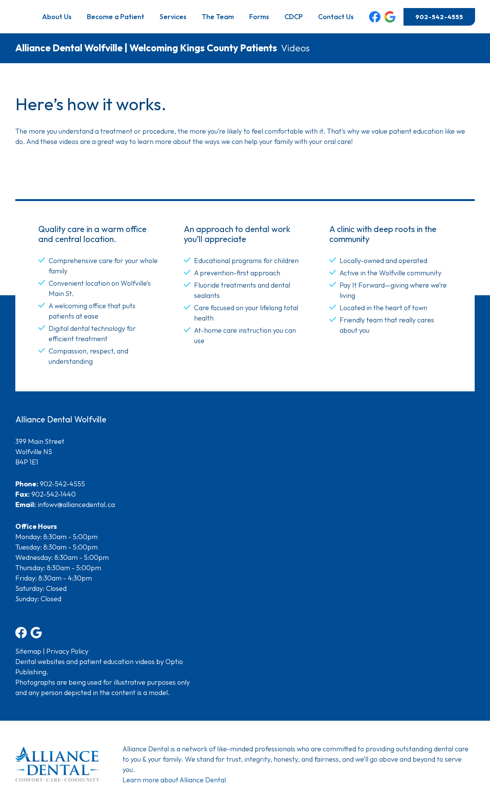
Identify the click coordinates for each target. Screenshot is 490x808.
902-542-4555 (439, 17)
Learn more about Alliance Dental (174, 779)
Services (173, 16)
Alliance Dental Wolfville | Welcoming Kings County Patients (146, 48)
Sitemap (28, 651)
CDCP (293, 16)
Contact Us (336, 16)
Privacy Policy (67, 651)
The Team (218, 16)
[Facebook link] (375, 17)
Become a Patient (115, 16)
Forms (259, 16)
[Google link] (390, 17)
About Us (57, 16)
